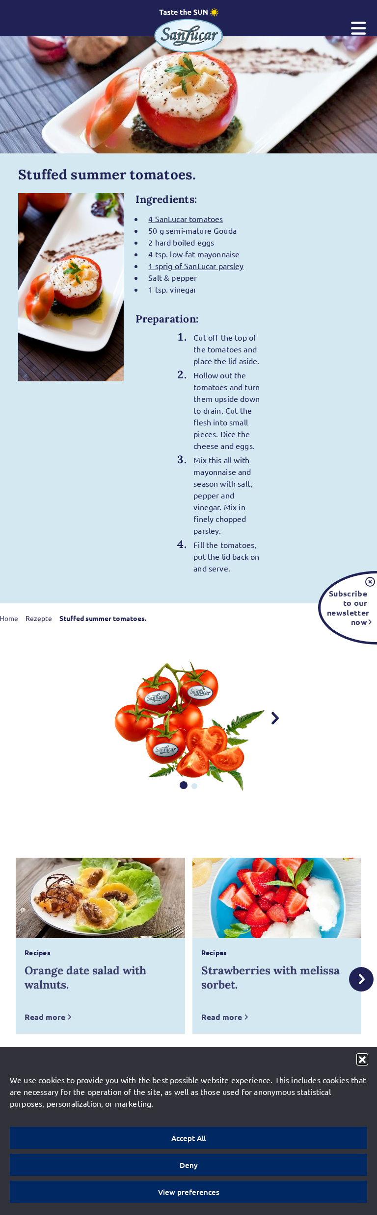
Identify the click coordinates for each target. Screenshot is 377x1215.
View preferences (188, 1192)
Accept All (188, 1138)
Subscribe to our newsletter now (347, 607)
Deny (189, 1165)
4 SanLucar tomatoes (185, 218)
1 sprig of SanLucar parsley (195, 266)
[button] (362, 1059)
